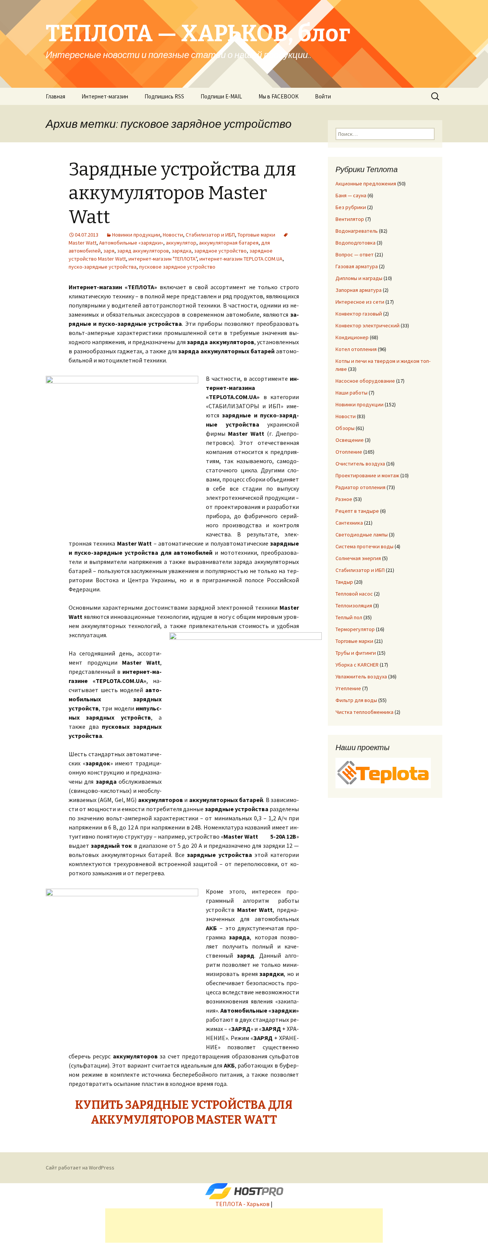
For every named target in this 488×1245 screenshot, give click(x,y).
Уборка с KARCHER (357, 664)
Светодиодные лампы (362, 534)
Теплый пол (349, 617)
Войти (323, 96)
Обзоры (345, 428)
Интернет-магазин (105, 96)
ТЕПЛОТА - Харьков (242, 1204)
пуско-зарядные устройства (102, 266)
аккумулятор (181, 242)
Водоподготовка (356, 242)
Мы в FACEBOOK (278, 96)
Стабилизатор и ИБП (210, 234)
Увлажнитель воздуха (361, 676)
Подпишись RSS (164, 96)
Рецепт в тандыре (357, 510)
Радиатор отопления (360, 487)
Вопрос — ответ (355, 254)
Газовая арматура (357, 266)
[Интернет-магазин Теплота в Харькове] (383, 772)
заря (108, 250)
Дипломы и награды (359, 278)
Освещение (350, 439)
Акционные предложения (366, 183)
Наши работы (352, 392)
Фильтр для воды (356, 700)
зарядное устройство (220, 250)
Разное (344, 499)
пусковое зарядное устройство (177, 266)
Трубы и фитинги (356, 652)
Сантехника (349, 522)
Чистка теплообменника (364, 712)
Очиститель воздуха (360, 463)
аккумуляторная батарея (228, 242)
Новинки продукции (136, 234)
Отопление (349, 451)
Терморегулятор (355, 629)
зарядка (181, 250)
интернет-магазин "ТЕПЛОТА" (162, 258)
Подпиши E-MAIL (221, 96)
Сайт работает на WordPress (80, 1167)
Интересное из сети (360, 301)
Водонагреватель (357, 230)
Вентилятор (350, 219)
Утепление (348, 688)
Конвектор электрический (368, 325)
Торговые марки (256, 234)
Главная (55, 96)
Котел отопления (356, 349)
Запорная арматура (359, 290)
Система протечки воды (364, 546)
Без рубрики (351, 207)
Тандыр (344, 581)
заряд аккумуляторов (143, 250)
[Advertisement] (244, 1225)
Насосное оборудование (365, 380)
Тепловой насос (354, 593)
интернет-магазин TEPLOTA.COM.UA (241, 258)
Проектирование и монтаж (367, 475)
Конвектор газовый (359, 313)
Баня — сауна (351, 195)
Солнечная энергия (358, 558)
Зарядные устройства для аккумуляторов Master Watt (182, 193)
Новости (173, 234)
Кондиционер (352, 337)
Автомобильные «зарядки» (131, 242)
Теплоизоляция (354, 605)
